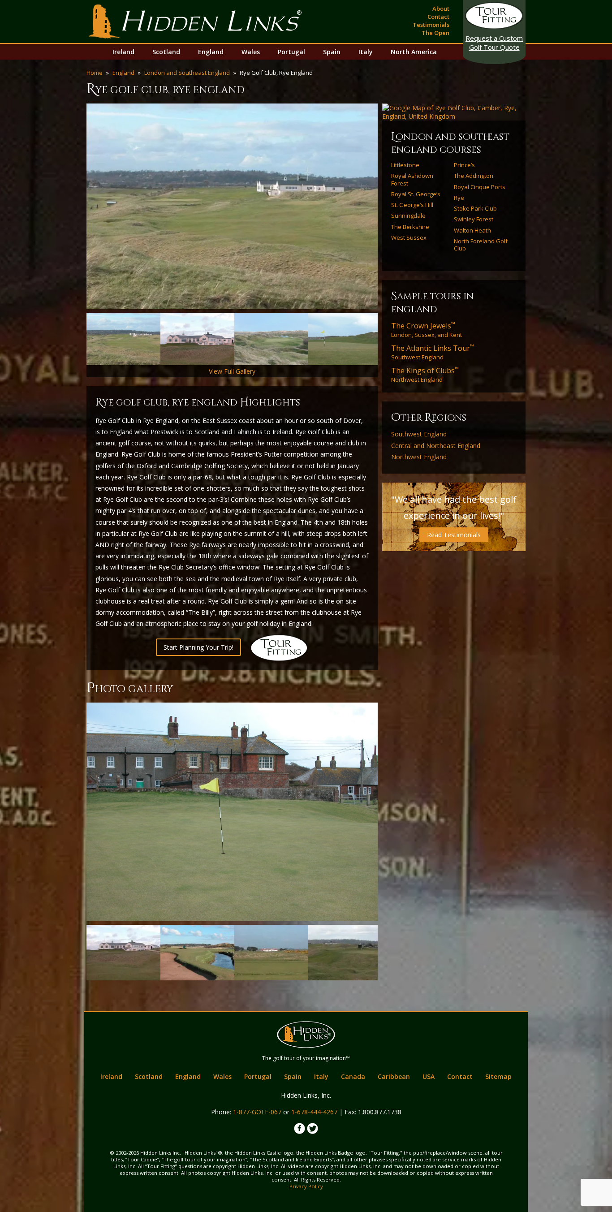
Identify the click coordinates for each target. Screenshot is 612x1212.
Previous (73, 207)
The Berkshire (410, 226)
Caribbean (394, 1076)
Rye (459, 197)
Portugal (291, 51)
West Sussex (409, 237)
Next (391, 207)
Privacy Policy (306, 1186)
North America (414, 51)
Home (94, 73)
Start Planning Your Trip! (198, 647)
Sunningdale (408, 215)
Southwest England (432, 352)
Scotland (166, 51)
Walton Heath (472, 230)
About (440, 8)
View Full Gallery (232, 371)
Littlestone (405, 164)
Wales (250, 51)
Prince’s (464, 164)
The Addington (473, 175)
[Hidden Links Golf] (195, 21)
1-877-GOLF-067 (257, 1112)
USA (428, 1076)
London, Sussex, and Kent (426, 330)
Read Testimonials (454, 535)
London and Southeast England (187, 73)
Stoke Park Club (475, 208)
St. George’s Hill (412, 204)
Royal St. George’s (415, 194)
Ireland (123, 51)
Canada (353, 1076)
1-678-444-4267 (314, 1112)
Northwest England (425, 375)
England (211, 51)
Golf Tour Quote (494, 43)
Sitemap (498, 1076)
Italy (365, 51)
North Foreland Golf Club (481, 244)
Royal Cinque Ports (479, 186)
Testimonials (431, 25)
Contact (438, 17)
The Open (435, 33)
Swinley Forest (473, 219)
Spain (331, 51)
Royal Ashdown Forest (412, 179)
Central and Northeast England (435, 446)
